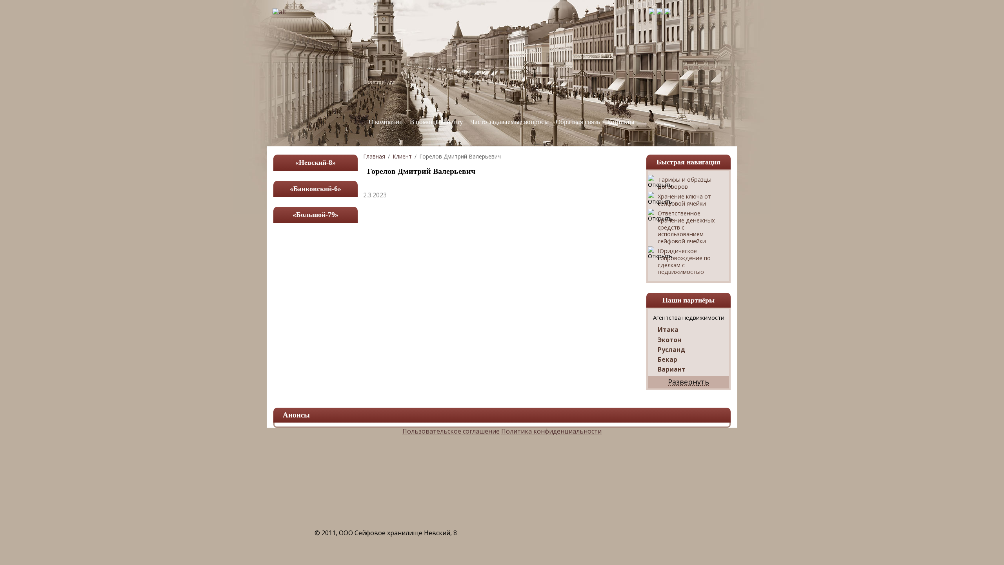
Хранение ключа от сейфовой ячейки (684, 200)
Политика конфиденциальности (551, 431)
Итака (668, 330)
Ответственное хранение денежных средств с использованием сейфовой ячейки (686, 227)
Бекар (667, 359)
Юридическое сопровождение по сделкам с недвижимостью (684, 261)
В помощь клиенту (436, 122)
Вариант (672, 369)
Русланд (671, 350)
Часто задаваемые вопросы (509, 122)
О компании (386, 122)
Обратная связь (578, 122)
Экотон (669, 340)
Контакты (620, 122)
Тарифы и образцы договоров (684, 183)
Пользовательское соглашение (451, 431)
